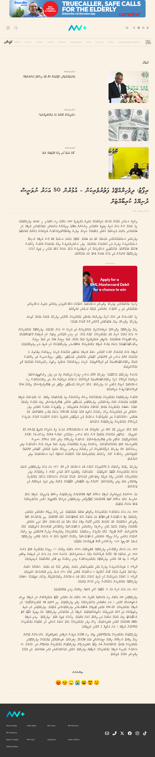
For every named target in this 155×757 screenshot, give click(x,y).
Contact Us (51, 740)
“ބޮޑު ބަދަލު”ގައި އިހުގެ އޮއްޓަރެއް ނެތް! (58, 153)
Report (18, 42)
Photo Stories (76, 42)
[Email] (107, 733)
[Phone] (115, 733)
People (111, 42)
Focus (88, 42)
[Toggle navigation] (8, 28)
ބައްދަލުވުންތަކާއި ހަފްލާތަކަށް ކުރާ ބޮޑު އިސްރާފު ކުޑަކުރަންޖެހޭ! (49, 76)
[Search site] (16, 28)
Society (51, 42)
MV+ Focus (51, 726)
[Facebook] (130, 733)
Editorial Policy (12, 747)
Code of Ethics (73, 740)
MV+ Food (30, 740)
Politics (28, 42)
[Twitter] (122, 733)
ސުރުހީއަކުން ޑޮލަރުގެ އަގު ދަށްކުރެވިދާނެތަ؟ (57, 115)
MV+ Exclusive (11, 733)
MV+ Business (73, 726)
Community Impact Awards (129, 42)
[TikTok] (145, 733)
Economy (39, 42)
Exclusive (100, 42)
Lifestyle (62, 42)
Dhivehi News (11, 726)
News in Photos (12, 740)
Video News (31, 726)
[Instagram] (137, 733)
